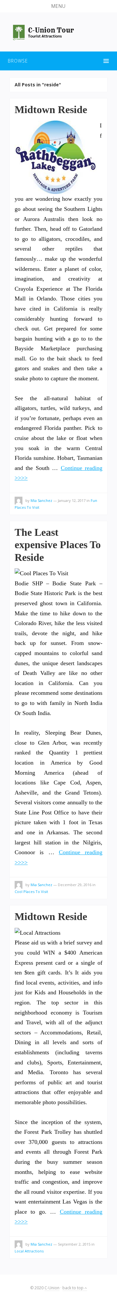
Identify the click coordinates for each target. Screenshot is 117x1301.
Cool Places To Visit (31, 891)
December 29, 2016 (74, 884)
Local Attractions (29, 1251)
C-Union (52, 1288)
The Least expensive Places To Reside (58, 544)
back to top (73, 1288)
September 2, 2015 (74, 1244)
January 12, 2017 (71, 500)
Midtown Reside (51, 109)
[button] (58, 6)
